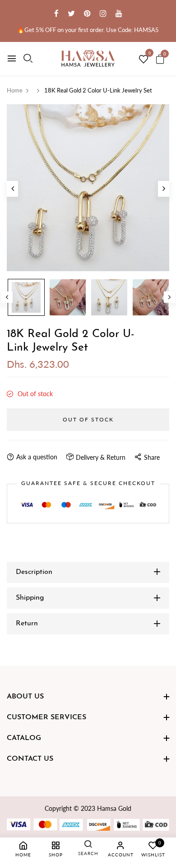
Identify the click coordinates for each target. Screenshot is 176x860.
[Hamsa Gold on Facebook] (56, 13)
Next (169, 297)
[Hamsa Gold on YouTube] (119, 13)
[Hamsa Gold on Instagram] (103, 13)
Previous (7, 297)
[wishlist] (143, 59)
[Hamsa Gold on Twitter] (71, 13)
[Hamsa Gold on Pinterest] (87, 13)
